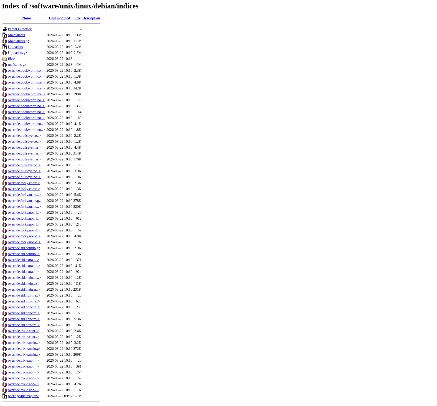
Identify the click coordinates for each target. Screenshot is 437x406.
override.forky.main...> (24, 195)
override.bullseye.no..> (24, 165)
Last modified (59, 18)
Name (26, 18)
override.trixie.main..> (24, 343)
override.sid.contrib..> (24, 254)
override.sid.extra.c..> (23, 260)
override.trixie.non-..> (23, 360)
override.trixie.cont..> (23, 331)
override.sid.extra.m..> (24, 266)
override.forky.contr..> (24, 183)
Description (91, 18)
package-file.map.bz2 (23, 396)
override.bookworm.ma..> (27, 82)
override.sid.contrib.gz (24, 248)
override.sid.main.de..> (24, 277)
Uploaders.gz (17, 53)
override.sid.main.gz (22, 283)
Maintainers (16, 35)
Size (77, 18)
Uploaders (15, 47)
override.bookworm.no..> (26, 100)
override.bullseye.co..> (24, 135)
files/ (11, 59)
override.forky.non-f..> (24, 212)
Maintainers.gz (18, 41)
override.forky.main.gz (24, 201)
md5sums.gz (17, 64)
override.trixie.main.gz (24, 348)
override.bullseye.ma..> (25, 147)
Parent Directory (20, 29)
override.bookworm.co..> (26, 70)
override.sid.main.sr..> (24, 289)
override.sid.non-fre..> (24, 295)
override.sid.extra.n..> (23, 272)
